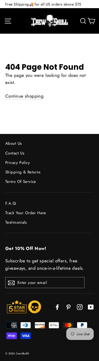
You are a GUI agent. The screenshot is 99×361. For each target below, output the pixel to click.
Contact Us (14, 153)
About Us (13, 143)
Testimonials (16, 222)
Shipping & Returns (23, 172)
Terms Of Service (20, 181)
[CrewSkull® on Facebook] (57, 306)
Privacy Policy (17, 163)
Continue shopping (24, 96)
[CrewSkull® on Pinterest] (68, 306)
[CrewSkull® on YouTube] (91, 306)
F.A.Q (10, 203)
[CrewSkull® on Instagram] (80, 306)
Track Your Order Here (25, 213)
